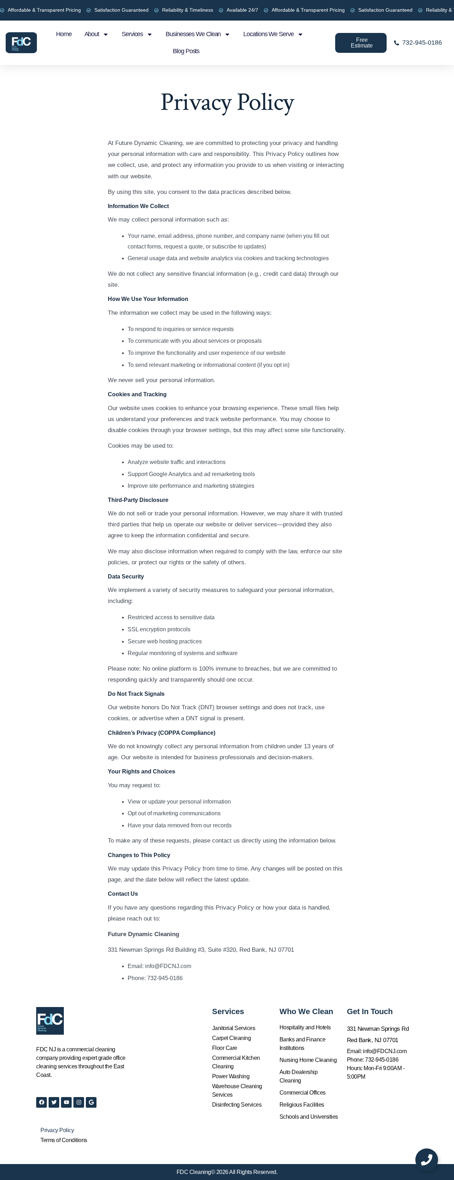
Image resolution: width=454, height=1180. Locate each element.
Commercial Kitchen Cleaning (236, 1062)
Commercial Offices (302, 1093)
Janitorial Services (233, 1028)
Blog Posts (186, 51)
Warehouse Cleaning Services (237, 1090)
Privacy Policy (57, 1130)
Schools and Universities (308, 1117)
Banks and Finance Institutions (302, 1043)
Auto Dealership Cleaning (298, 1076)
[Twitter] (54, 1102)
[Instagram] (78, 1102)
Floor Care (224, 1048)
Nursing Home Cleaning (308, 1060)
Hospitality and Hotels (305, 1027)
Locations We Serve (268, 34)
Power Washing (231, 1076)
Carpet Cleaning (231, 1038)
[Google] (91, 1102)
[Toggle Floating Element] (426, 1159)
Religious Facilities (301, 1105)
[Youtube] (66, 1102)
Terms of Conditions (63, 1140)
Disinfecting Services (237, 1105)
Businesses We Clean (193, 34)
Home (64, 34)
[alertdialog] (227, 10)
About (91, 34)
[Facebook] (41, 1102)
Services (132, 34)
